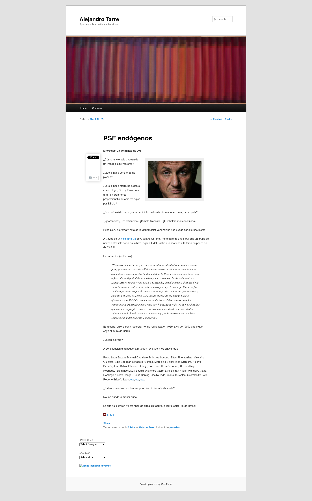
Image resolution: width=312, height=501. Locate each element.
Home (83, 108)
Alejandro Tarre (99, 19)
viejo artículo (128, 238)
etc (132, 379)
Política (131, 427)
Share (110, 414)
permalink (175, 427)
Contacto (97, 108)
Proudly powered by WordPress (156, 484)
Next (229, 119)
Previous (216, 119)
